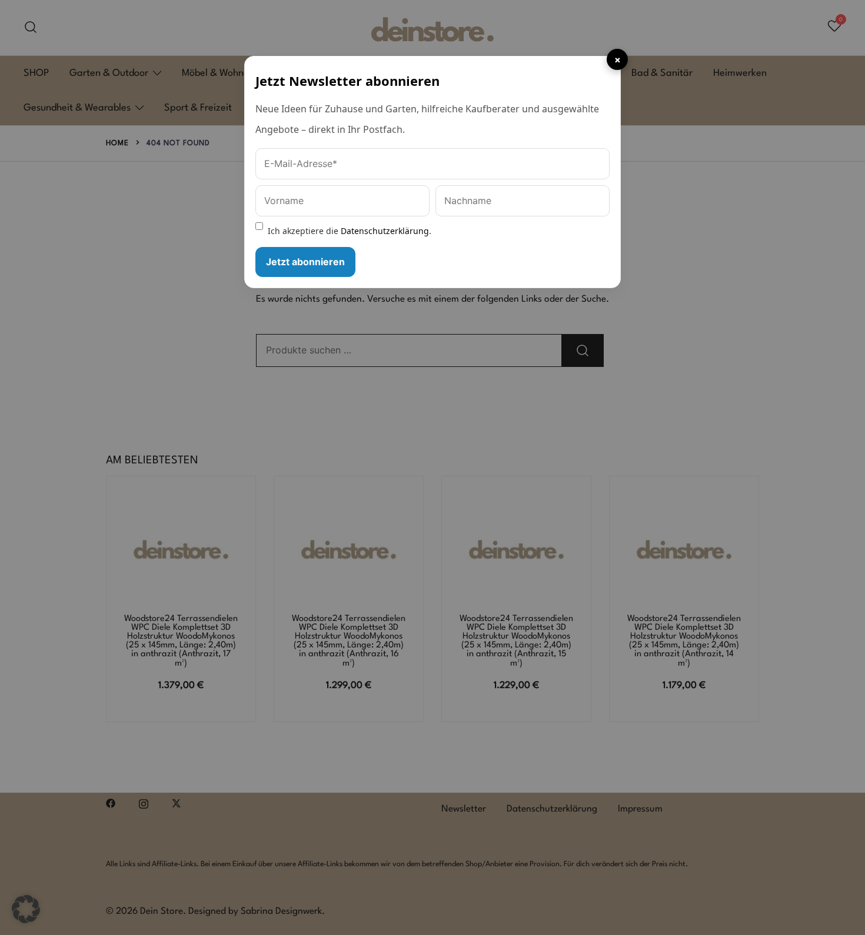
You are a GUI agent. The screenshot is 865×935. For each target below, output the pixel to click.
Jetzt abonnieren (305, 262)
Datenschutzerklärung (385, 230)
